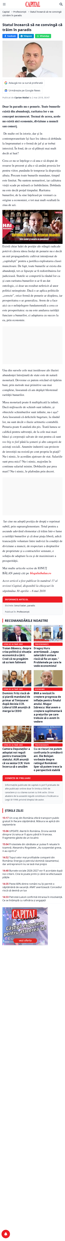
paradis (31, 605)
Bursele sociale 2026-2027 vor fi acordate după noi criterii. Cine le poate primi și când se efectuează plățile (32, 874)
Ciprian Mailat (21, 97)
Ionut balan (20, 605)
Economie (40, 689)
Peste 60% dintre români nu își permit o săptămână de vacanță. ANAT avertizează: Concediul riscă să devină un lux (32, 887)
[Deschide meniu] (4, 4)
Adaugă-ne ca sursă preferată (26, 83)
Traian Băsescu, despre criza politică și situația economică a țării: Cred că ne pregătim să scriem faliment (16, 655)
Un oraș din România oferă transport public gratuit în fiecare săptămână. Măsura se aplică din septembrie (31, 821)
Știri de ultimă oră (13, 644)
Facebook (11, 36)
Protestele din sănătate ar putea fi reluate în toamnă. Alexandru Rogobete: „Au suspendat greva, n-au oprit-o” (32, 848)
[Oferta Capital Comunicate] (32, 926)
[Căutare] (61, 4)
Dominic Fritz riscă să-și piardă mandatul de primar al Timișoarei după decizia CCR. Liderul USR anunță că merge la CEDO (16, 702)
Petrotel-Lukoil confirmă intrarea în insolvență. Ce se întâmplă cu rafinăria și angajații (32, 898)
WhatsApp (44, 36)
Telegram (28, 36)
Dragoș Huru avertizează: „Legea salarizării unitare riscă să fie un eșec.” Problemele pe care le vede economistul (47, 657)
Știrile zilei (14, 811)
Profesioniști (23, 611)
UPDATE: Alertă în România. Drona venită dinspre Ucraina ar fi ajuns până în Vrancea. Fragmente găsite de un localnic (29, 834)
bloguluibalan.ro (40, 573)
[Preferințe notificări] (6, 1234)
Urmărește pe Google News (24, 90)
